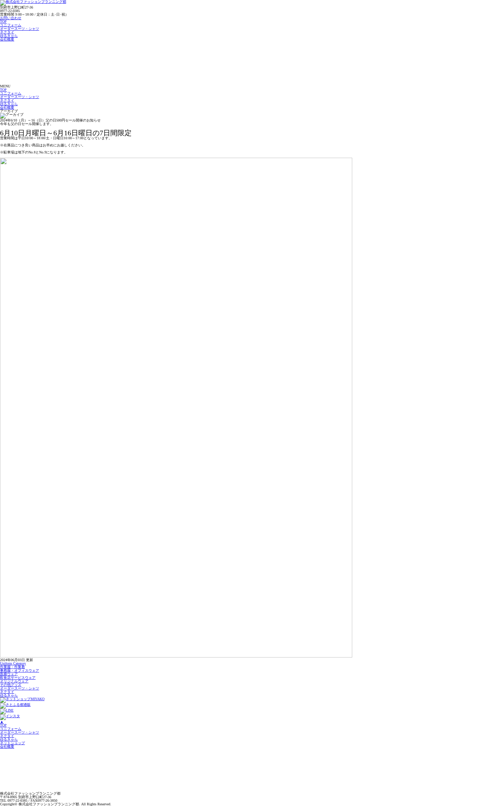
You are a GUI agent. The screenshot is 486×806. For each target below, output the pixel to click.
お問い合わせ (10, 18)
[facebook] (7, 710)
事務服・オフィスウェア (19, 670)
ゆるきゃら (9, 36)
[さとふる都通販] (15, 705)
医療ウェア (9, 674)
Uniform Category (13, 663)
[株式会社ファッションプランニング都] (53, 83)
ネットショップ (12, 743)
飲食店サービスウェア (18, 678)
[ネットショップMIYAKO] (22, 699)
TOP (3, 21)
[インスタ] (10, 716)
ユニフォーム (10, 25)
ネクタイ (7, 32)
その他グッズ (10, 685)
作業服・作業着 (12, 667)
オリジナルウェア (14, 681)
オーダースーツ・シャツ (19, 29)
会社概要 (7, 39)
